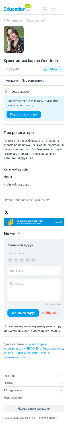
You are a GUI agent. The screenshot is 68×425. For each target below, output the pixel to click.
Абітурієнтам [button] (13, 390)
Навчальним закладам (34, 408)
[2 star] (16, 260)
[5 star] (33, 260)
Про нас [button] (9, 376)
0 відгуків (11, 68)
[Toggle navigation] (61, 9)
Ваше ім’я (17, 271)
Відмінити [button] (52, 312)
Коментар (16, 283)
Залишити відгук (23, 313)
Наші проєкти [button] (13, 397)
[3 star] (22, 260)
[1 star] (10, 260)
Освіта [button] (8, 383)
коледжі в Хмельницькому (21, 353)
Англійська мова (18, 184)
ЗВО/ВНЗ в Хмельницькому (44, 348)
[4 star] (27, 260)
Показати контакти (23, 114)
